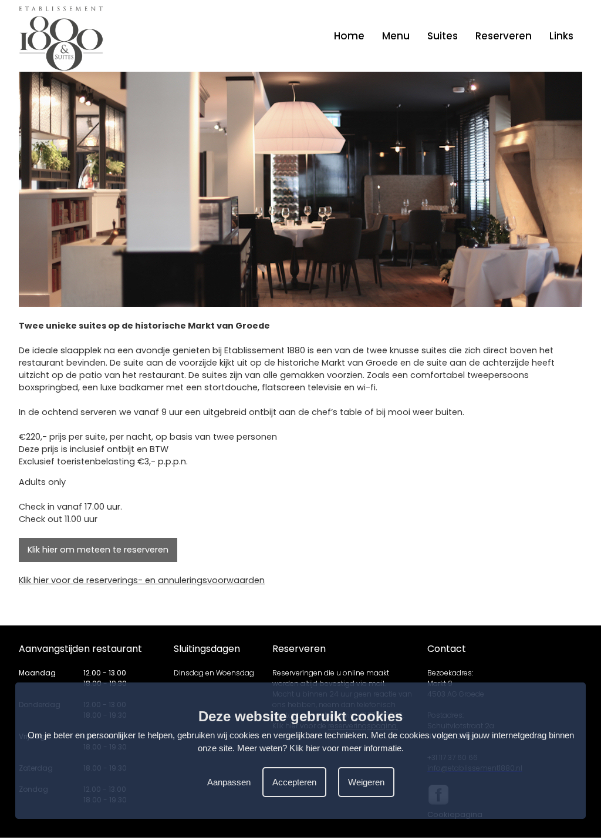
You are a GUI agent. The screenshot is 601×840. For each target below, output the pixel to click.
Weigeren (366, 782)
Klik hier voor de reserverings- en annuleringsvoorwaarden (142, 580)
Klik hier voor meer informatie (345, 748)
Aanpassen (229, 782)
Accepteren (294, 782)
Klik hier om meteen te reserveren (98, 549)
